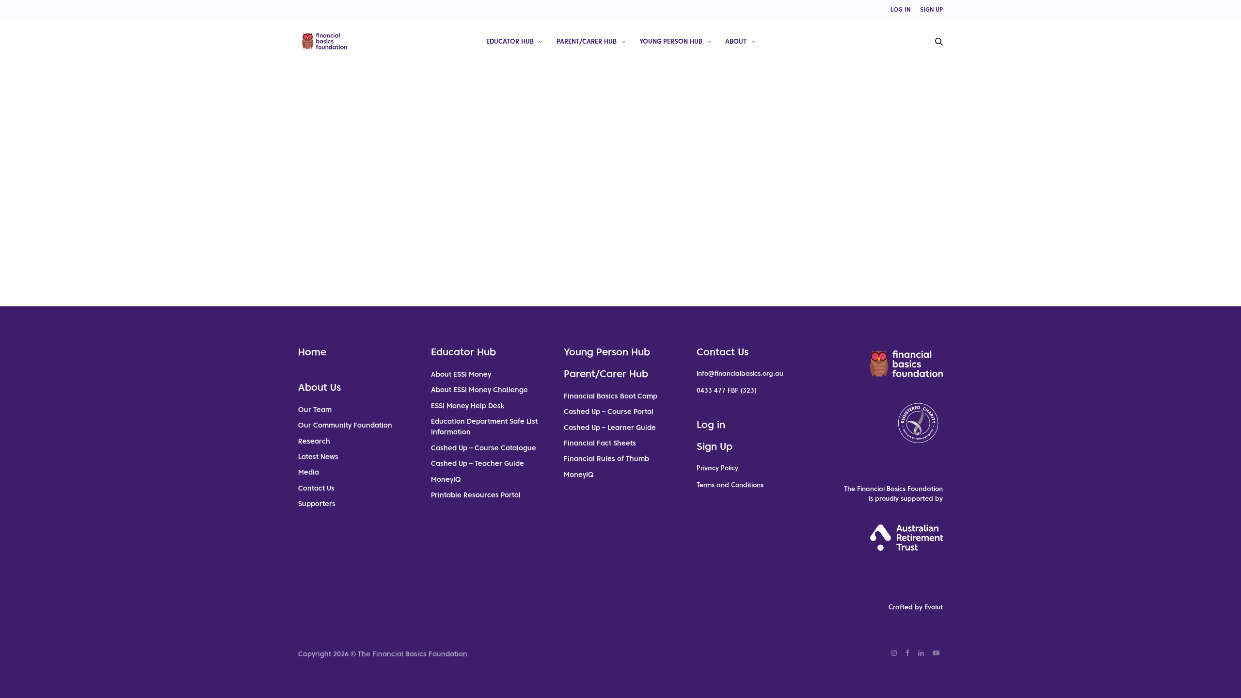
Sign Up (714, 446)
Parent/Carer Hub (587, 41)
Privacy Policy (717, 468)
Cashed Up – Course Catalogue (483, 448)
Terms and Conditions (730, 485)
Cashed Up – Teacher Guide (477, 463)
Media (308, 472)
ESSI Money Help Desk (467, 406)
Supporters (316, 504)
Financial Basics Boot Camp (610, 396)
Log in (711, 424)
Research (314, 441)
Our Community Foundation (345, 425)
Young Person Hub (670, 41)
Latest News (318, 456)
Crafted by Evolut (916, 607)
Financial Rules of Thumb (606, 458)
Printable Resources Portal (476, 495)
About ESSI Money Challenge (479, 390)
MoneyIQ (446, 479)
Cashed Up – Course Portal (608, 411)
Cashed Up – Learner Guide (610, 427)
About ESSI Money (461, 374)
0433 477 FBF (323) (727, 390)
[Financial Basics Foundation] (324, 41)
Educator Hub (510, 41)
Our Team (315, 409)
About (736, 41)
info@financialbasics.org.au (740, 373)
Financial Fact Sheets (600, 443)
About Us (319, 387)
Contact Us (316, 488)
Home (312, 352)
